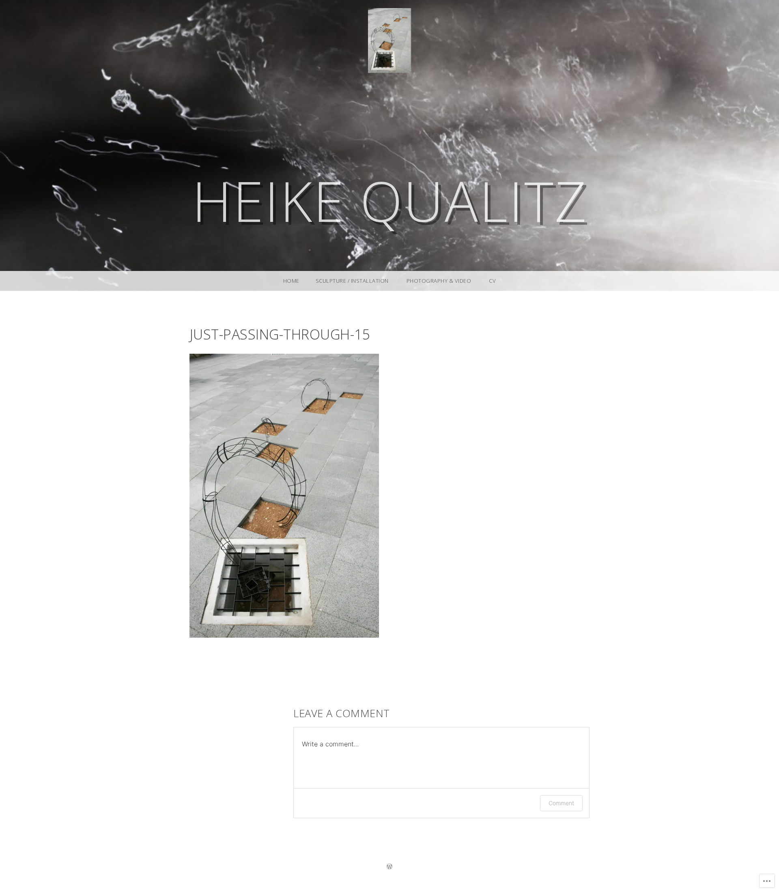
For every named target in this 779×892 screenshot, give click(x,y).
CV (492, 280)
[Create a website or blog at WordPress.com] (389, 867)
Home (291, 280)
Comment (561, 803)
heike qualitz (389, 200)
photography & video (439, 280)
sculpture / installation (352, 280)
